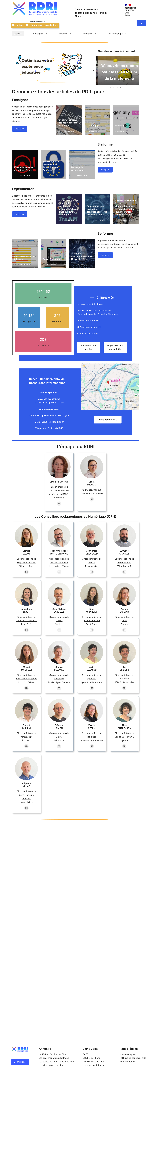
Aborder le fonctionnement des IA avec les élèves (81, 256)
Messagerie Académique (77, 168)
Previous (94, 70)
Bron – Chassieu (92, 620)
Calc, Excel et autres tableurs (24, 257)
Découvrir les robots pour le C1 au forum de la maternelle (117, 72)
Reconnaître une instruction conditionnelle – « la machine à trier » (97, 210)
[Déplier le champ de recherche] (141, 23)
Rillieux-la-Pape (26, 566)
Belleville (91, 737)
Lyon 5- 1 (91, 678)
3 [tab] (117, 87)
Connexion (19, 1062)
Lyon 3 (124, 740)
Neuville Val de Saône (26, 678)
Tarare (124, 624)
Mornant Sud (91, 566)
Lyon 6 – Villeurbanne (91, 682)
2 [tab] (114, 87)
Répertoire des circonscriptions (115, 347)
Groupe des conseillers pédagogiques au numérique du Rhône (91, 12)
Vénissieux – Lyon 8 (124, 737)
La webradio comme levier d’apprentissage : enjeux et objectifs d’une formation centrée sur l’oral (125, 207)
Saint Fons (59, 740)
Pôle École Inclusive (124, 682)
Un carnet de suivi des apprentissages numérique (68, 123)
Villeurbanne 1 (124, 562)
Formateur (88, 33)
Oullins (59, 737)
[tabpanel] (117, 70)
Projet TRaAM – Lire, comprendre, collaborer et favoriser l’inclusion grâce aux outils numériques (68, 207)
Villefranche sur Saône (92, 740)
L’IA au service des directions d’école (23, 168)
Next (141, 70)
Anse (124, 620)
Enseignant (38, 33)
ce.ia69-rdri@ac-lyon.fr (52, 422)
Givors (91, 562)
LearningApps (94, 125)
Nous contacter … (108, 419)
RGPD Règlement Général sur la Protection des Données (51, 165)
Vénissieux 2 (26, 740)
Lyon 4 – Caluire (26, 682)
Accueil (17, 33)
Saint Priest (91, 624)
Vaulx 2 (59, 624)
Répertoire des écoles (88, 347)
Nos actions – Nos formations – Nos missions (35, 25)
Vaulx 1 (59, 620)
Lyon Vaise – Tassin (59, 566)
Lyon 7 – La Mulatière (26, 620)
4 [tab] (121, 87)
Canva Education (51, 259)
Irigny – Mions (26, 802)
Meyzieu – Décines (26, 562)
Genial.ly (119, 125)
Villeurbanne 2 (124, 566)
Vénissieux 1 (26, 737)
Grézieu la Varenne (59, 562)
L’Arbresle (59, 678)
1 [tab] (110, 87)
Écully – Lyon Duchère (59, 682)
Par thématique (115, 33)
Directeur (63, 33)
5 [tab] (124, 87)
